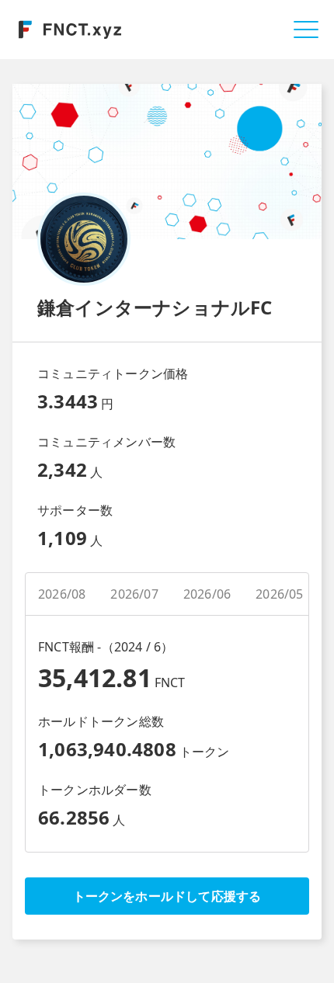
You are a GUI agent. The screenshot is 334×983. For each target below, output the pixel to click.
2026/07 (134, 594)
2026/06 (207, 594)
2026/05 (279, 594)
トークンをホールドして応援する (167, 896)
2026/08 (61, 594)
